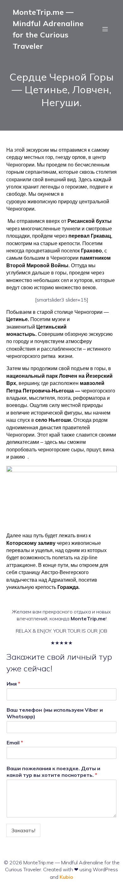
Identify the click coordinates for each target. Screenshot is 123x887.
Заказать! (23, 830)
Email (15, 742)
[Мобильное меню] (105, 29)
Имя (13, 684)
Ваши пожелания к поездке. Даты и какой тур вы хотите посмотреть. (53, 771)
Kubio (66, 877)
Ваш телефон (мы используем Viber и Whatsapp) (55, 713)
